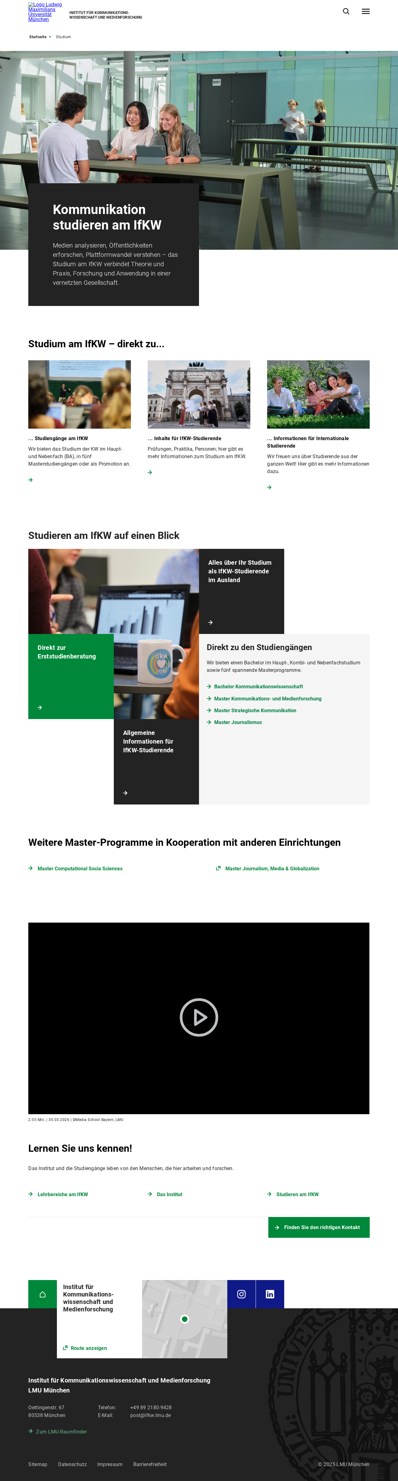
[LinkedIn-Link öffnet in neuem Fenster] (270, 1294)
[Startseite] (42, 1294)
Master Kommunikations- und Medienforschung (268, 699)
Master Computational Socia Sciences (80, 869)
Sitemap (37, 1464)
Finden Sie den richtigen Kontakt (322, 1227)
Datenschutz (72, 1464)
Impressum (110, 1464)
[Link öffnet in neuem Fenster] (142, 1319)
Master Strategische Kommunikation (255, 710)
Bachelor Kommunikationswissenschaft (258, 687)
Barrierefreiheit (150, 1464)
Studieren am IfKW (297, 1194)
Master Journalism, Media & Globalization (272, 869)
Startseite (37, 37)
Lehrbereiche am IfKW (63, 1194)
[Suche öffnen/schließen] (346, 11)
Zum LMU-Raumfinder (61, 1432)
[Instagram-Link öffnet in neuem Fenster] (241, 1294)
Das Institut (169, 1194)
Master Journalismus (238, 722)
